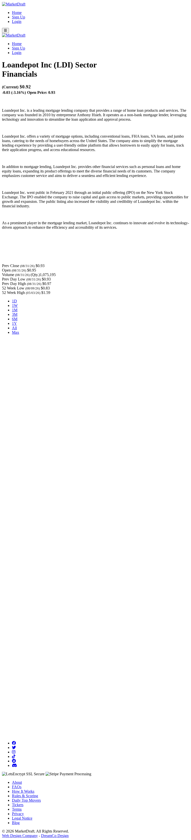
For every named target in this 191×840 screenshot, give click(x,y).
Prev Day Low (13, 279)
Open (6, 270)
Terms (17, 809)
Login (16, 21)
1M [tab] (14, 310)
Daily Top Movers (26, 800)
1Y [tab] (14, 323)
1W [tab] (15, 305)
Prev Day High (14, 283)
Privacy (18, 814)
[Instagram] (13, 752)
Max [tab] (15, 332)
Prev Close (10, 266)
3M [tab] (14, 314)
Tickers (17, 805)
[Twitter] (14, 747)
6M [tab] (14, 319)
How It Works (23, 791)
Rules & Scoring (25, 796)
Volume (8, 275)
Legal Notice (22, 818)
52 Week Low (13, 288)
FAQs (16, 787)
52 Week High (13, 292)
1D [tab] (14, 301)
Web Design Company (20, 836)
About (17, 782)
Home (17, 12)
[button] (5, 30)
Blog (16, 823)
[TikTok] (13, 756)
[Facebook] (14, 743)
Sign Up (18, 17)
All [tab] (14, 328)
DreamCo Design (55, 836)
